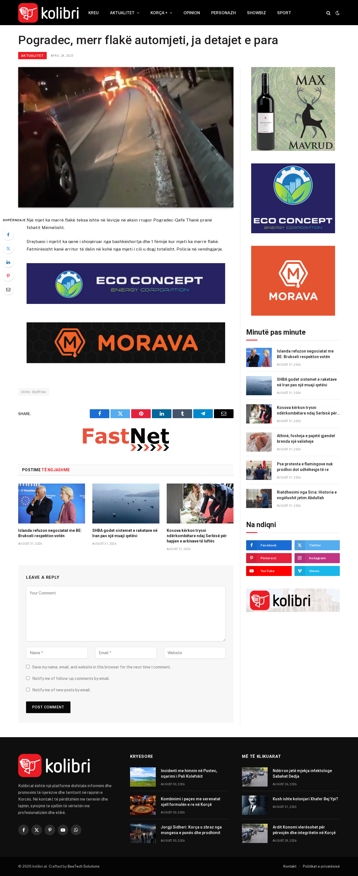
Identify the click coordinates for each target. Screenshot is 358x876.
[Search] (328, 13)
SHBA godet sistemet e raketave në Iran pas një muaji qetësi (124, 533)
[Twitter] (8, 248)
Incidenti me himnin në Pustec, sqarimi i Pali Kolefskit (189, 773)
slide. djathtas (33, 392)
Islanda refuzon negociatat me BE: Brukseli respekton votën (50, 533)
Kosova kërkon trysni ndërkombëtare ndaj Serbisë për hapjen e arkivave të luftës (197, 535)
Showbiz (256, 13)
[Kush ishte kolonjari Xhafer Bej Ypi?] (255, 805)
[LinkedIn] (8, 262)
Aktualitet (122, 13)
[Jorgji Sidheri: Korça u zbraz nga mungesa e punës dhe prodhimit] (143, 833)
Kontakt (289, 866)
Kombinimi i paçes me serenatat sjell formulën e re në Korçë (190, 802)
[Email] (8, 289)
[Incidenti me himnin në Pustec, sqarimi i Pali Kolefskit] (143, 777)
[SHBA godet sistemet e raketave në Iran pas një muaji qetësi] (125, 503)
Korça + (159, 13)
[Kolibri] (48, 12)
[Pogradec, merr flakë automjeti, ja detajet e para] (126, 137)
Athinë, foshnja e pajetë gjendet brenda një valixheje (306, 439)
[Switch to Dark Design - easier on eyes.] (337, 13)
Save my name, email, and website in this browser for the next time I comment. (101, 667)
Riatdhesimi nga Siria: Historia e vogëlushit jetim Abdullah (307, 495)
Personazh (223, 13)
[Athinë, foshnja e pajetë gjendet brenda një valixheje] (259, 442)
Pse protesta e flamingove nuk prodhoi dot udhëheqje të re (305, 467)
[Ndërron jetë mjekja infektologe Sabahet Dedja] (255, 777)
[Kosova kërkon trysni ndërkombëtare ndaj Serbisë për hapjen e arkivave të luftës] (200, 503)
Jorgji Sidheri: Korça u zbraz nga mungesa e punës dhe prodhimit (191, 830)
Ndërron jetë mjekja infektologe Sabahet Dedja (302, 773)
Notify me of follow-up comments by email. (71, 678)
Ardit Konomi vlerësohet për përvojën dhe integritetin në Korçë (304, 830)
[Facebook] (8, 234)
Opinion (191, 13)
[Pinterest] (8, 275)
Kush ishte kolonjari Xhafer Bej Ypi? (305, 799)
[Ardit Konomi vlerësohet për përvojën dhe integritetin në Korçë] (255, 833)
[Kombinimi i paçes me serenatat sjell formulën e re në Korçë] (143, 805)
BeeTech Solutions (84, 866)
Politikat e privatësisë (321, 866)
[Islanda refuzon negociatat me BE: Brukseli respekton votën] (51, 503)
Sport (284, 13)
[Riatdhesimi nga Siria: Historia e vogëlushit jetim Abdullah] (259, 498)
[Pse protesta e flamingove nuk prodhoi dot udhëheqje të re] (259, 470)
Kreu (93, 13)
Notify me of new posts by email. (61, 690)
